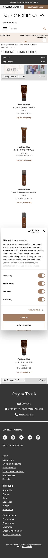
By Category (9, 61)
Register (13, 22)
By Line (7, 57)
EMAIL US (26, 404)
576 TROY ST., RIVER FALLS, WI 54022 (25, 409)
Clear (43, 57)
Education (7, 502)
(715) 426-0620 (26, 414)
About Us (7, 490)
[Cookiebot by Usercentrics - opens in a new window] (29, 231)
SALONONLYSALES (12, 7)
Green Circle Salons (12, 530)
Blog (5, 498)
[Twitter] (21, 437)
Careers (6, 494)
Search (44, 29)
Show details (34, 310)
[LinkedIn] (30, 437)
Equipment (8, 509)
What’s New (8, 523)
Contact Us (8, 460)
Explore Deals (9, 515)
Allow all (24, 318)
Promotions (8, 519)
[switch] (41, 283)
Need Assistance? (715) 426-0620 (24, 2)
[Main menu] (5, 28)
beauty (36, 7)
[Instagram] (13, 437)
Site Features (9, 475)
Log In (5, 22)
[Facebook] (5, 437)
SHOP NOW (27, 37)
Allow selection (24, 325)
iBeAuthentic (27, 547)
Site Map (7, 479)
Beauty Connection (12, 534)
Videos (6, 505)
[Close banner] (44, 231)
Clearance (7, 527)
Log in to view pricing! (24, 118)
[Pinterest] (38, 437)
